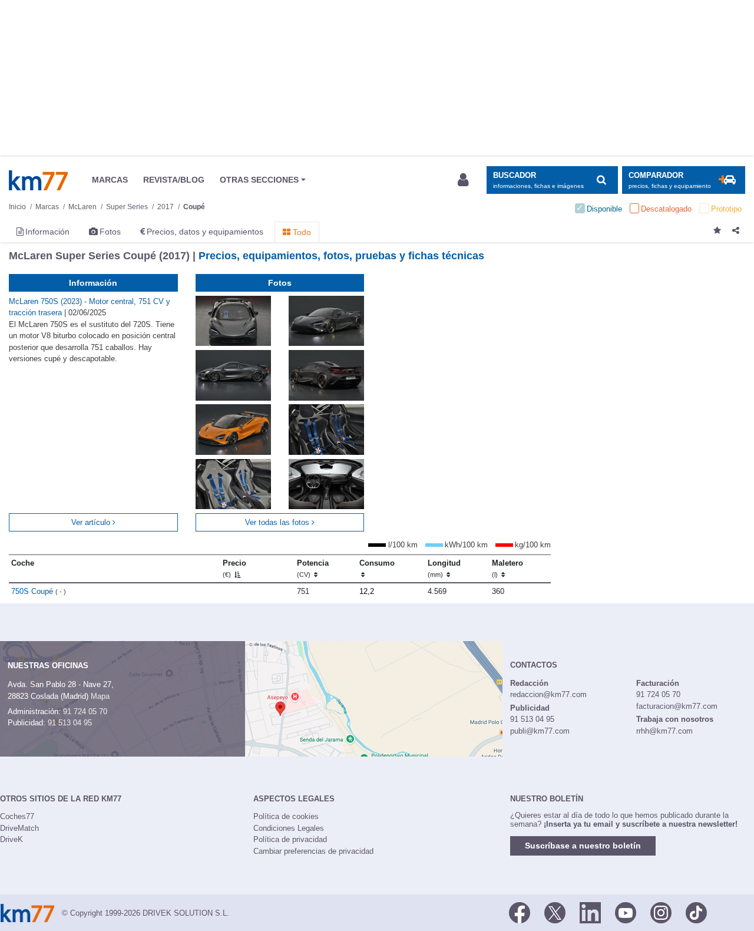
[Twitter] (555, 912)
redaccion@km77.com (548, 694)
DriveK (11, 839)
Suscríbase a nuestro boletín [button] (583, 845)
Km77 (38, 180)
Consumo (377, 563)
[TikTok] (696, 912)
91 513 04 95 (70, 722)
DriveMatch (19, 828)
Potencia (313, 569)
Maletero (507, 569)
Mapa (100, 696)
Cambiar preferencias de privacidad (313, 851)
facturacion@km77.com (676, 706)
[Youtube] (625, 912)
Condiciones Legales (288, 828)
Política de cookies (286, 816)
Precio (234, 569)
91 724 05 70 (85, 711)
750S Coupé (38, 591)
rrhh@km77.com (664, 731)
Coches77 (17, 816)
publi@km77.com (540, 731)
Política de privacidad (290, 839)
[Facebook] (519, 912)
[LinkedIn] (590, 912)
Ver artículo (92, 522)
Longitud (444, 569)
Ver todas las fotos (278, 522)
